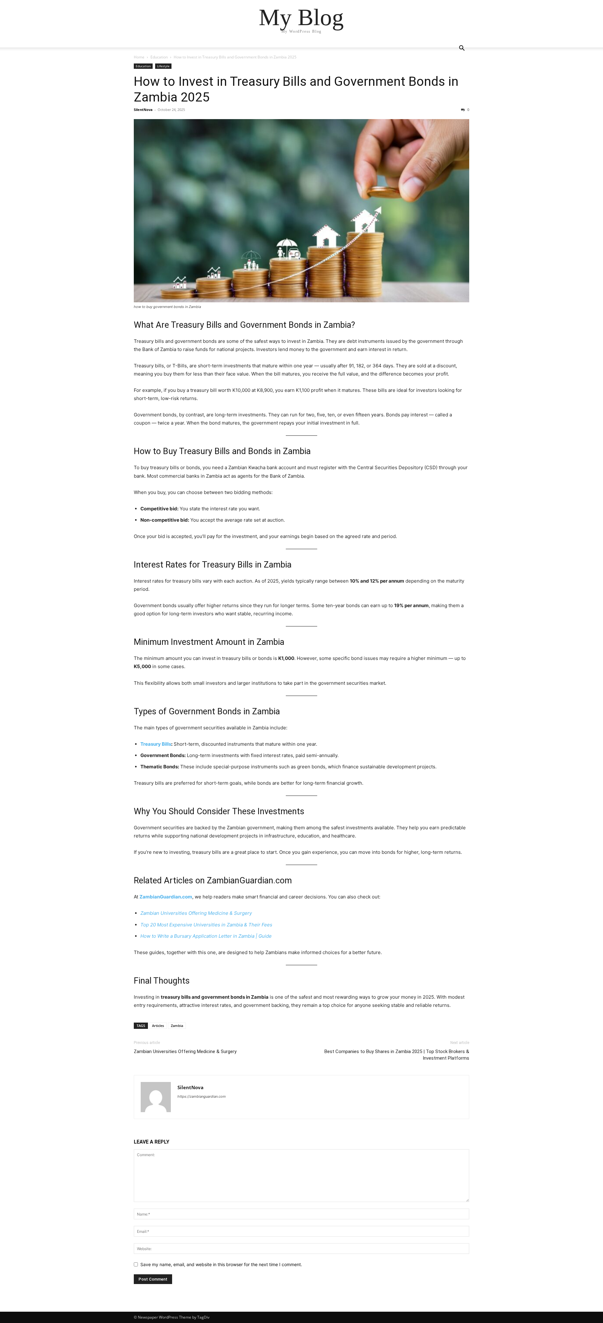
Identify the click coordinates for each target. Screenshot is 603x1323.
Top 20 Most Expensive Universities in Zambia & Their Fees (206, 925)
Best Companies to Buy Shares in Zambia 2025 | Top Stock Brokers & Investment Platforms (396, 1055)
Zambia (177, 1025)
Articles (179, 881)
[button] (461, 49)
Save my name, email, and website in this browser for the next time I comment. (221, 1264)
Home (139, 57)
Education (159, 57)
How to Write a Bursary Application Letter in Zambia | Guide (206, 936)
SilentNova (143, 109)
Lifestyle (163, 66)
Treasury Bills (155, 744)
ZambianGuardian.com (165, 897)
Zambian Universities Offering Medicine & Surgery (196, 913)
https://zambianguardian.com (201, 1096)
